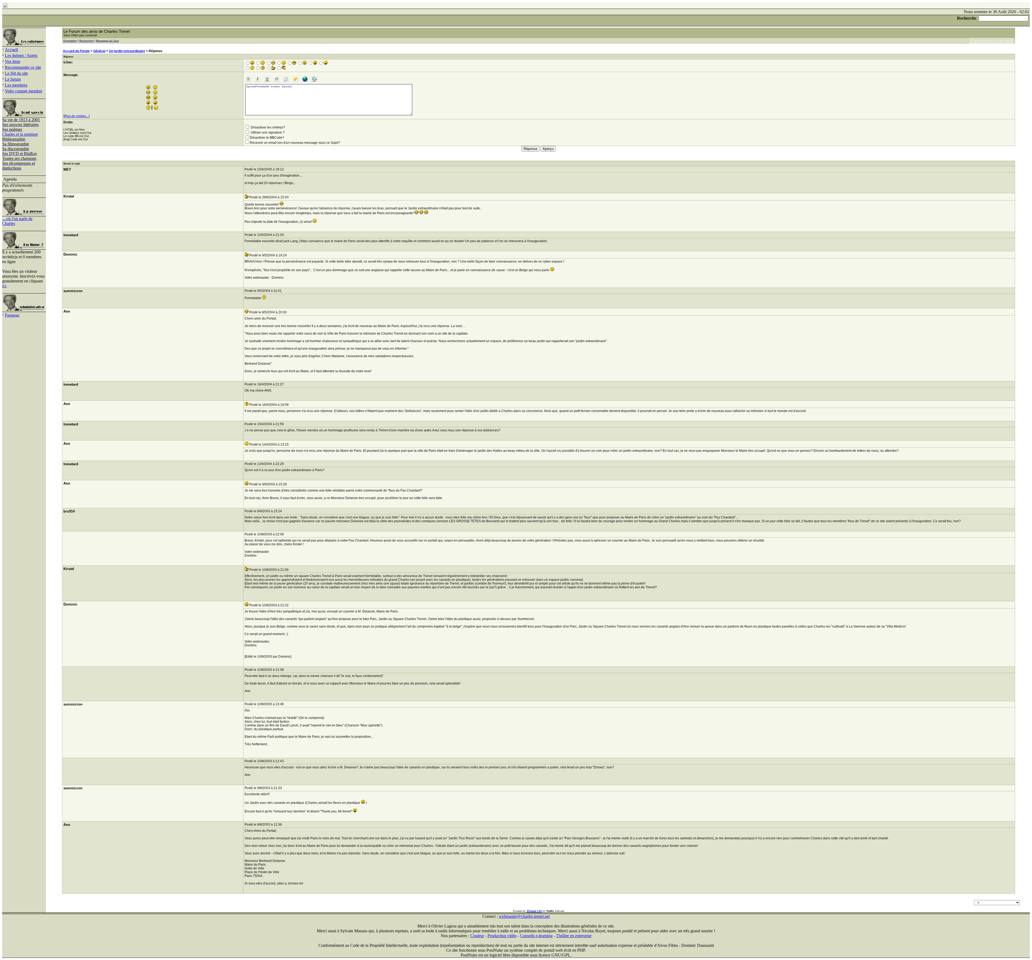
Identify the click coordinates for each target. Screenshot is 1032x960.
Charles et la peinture (20, 134)
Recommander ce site (23, 67)
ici (4, 286)
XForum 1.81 (534, 910)
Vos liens (12, 61)
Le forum (13, 79)
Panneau (12, 315)
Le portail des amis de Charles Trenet (991, 40)
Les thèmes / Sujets (21, 55)
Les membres (16, 85)
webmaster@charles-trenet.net (524, 916)
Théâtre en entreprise (574, 935)
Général (99, 51)
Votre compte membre (23, 91)
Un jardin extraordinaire (127, 51)
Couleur (477, 935)
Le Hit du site (16, 73)
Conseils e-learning (536, 935)
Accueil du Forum (76, 51)
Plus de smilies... (76, 116)
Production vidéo (502, 935)
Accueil (11, 49)
